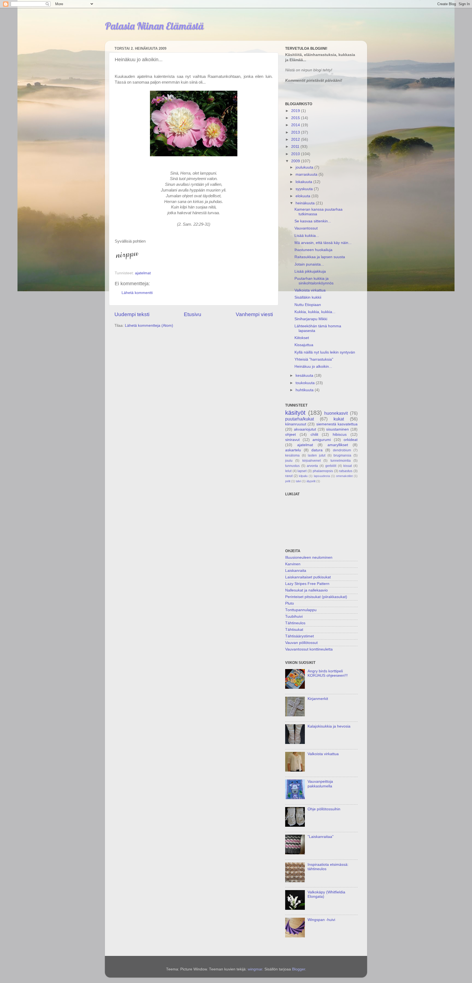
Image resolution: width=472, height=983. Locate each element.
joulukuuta (305, 167)
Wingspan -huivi (321, 920)
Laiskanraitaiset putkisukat (308, 577)
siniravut (292, 440)
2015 (296, 118)
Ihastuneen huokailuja (313, 250)
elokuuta (303, 196)
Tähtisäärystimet (299, 636)
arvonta (312, 466)
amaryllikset (338, 445)
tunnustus (292, 466)
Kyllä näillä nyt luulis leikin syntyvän (324, 352)
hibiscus (340, 434)
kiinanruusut (295, 424)
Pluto (289, 603)
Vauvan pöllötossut (301, 643)
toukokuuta (306, 383)
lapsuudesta (322, 476)
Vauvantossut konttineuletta (309, 649)
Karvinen (292, 564)
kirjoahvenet (311, 461)
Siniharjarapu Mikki (310, 319)
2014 (296, 125)
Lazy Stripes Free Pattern (307, 584)
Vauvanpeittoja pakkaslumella (320, 783)
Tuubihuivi (294, 616)
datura (317, 450)
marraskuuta (307, 174)
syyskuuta (305, 189)
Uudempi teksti (131, 314)
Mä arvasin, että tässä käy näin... (323, 243)
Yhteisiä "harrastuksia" (313, 359)
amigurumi (321, 440)
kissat (347, 466)
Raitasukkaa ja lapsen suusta (319, 257)
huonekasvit (336, 413)
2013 (296, 132)
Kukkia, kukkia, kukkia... (314, 312)
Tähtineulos (295, 623)
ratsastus (345, 471)
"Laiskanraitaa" (321, 837)
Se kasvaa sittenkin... (312, 221)
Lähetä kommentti (137, 293)
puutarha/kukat (299, 418)
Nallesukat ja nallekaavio (306, 590)
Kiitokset (301, 338)
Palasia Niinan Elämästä (154, 26)
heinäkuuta (306, 203)
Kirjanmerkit (318, 699)
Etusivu (192, 314)
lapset (301, 471)
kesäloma (292, 455)
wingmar (255, 969)
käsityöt (295, 412)
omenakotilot (344, 476)
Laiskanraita (295, 571)
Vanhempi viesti (254, 314)
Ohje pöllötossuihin (324, 809)
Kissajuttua (303, 345)
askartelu (293, 450)
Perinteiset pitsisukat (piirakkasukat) (316, 597)
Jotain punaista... (309, 264)
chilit (314, 434)
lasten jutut (316, 455)
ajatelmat (143, 273)
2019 (296, 111)
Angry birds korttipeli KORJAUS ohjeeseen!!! (328, 673)
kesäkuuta (305, 375)
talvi (298, 481)
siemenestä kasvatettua (337, 424)
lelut (288, 471)
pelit (287, 481)
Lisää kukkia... (306, 236)
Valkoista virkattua (310, 290)
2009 (296, 161)
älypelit (310, 481)
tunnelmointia (341, 461)
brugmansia (342, 455)
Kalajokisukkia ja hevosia (329, 726)
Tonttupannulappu (301, 610)
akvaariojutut (305, 429)
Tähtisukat (294, 630)
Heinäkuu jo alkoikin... (313, 366)
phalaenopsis (323, 471)
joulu (289, 461)
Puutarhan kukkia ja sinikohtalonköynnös (314, 280)
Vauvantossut (306, 228)
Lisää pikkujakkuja (310, 271)
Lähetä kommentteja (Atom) (149, 325)
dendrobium (342, 450)
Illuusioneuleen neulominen (308, 557)
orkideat (351, 440)
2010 (296, 154)
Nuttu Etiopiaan (307, 305)
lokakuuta (304, 182)
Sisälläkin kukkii (307, 297)
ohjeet (290, 434)
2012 (296, 139)
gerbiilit (330, 466)
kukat (339, 418)
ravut (289, 476)
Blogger (298, 969)
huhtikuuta (305, 390)
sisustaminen (337, 429)
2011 (295, 147)
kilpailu (303, 476)
